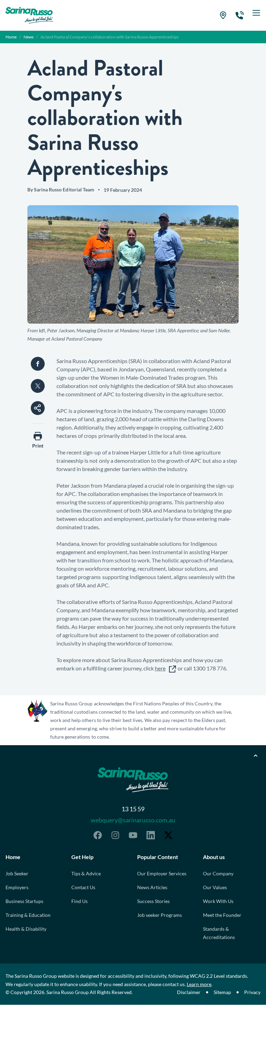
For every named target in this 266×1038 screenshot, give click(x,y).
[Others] (38, 408)
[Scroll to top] (255, 755)
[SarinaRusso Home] (29, 15)
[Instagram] (115, 835)
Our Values (215, 887)
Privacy (252, 992)
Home (11, 36)
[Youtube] (133, 835)
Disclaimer (189, 992)
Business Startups (24, 901)
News (29, 36)
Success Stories (153, 901)
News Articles (152, 887)
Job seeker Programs (159, 915)
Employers (17, 887)
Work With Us (218, 901)
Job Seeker (17, 873)
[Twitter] (168, 835)
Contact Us (83, 887)
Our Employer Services (161, 873)
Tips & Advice (86, 873)
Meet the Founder (222, 915)
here (160, 668)
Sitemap (222, 992)
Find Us (79, 901)
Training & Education (28, 915)
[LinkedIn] (151, 835)
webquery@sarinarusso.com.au (133, 820)
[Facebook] (98, 835)
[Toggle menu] (256, 15)
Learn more (199, 984)
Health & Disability (26, 929)
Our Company (218, 873)
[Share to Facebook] (38, 364)
